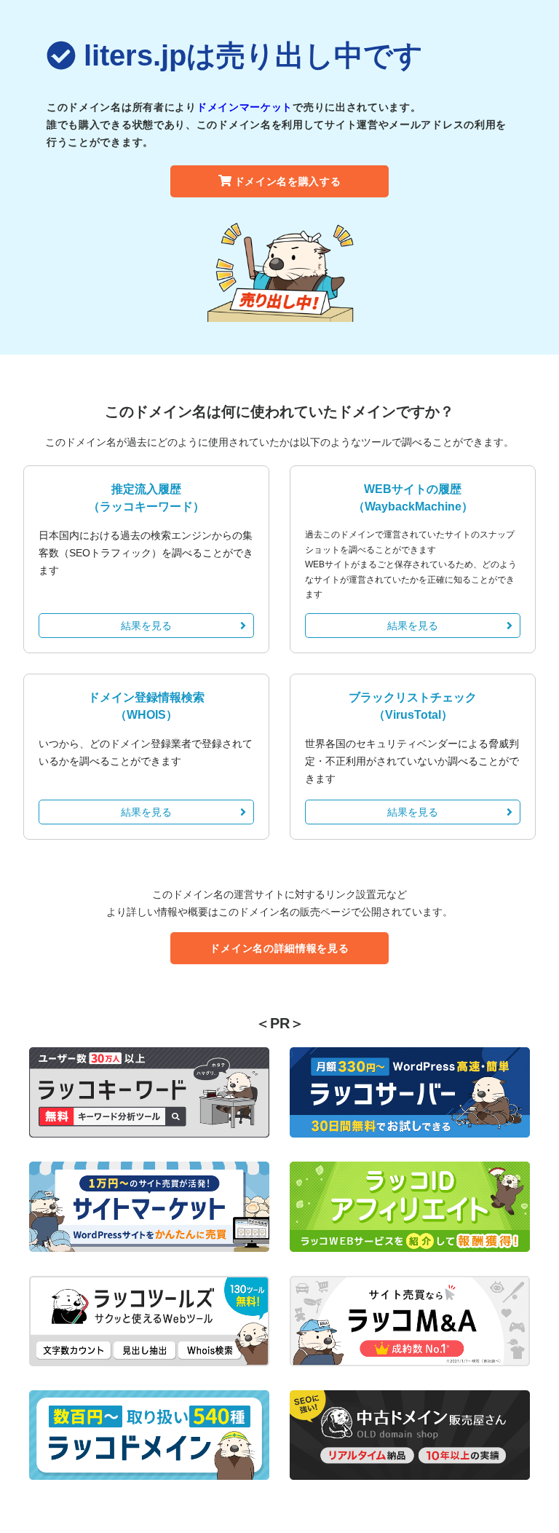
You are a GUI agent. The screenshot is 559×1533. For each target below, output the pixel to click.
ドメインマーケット (245, 107)
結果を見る (146, 625)
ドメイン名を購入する (287, 181)
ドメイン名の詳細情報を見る (279, 948)
